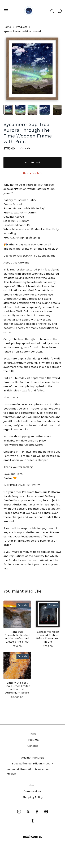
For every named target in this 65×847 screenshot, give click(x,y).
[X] (28, 811)
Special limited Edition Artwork (22, 31)
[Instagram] (19, 811)
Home (7, 27)
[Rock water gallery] (28, 10)
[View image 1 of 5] (8, 110)
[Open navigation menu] (6, 11)
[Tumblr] (32, 820)
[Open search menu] (52, 11)
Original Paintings (32, 757)
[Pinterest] (46, 811)
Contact (32, 745)
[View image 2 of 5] (20, 110)
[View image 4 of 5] (44, 110)
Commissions (32, 791)
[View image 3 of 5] (32, 110)
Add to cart (32, 162)
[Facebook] (37, 811)
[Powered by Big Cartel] (32, 836)
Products (21, 27)
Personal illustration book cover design (28, 771)
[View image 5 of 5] (57, 110)
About (32, 785)
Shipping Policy (32, 797)
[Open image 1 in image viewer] (32, 69)
